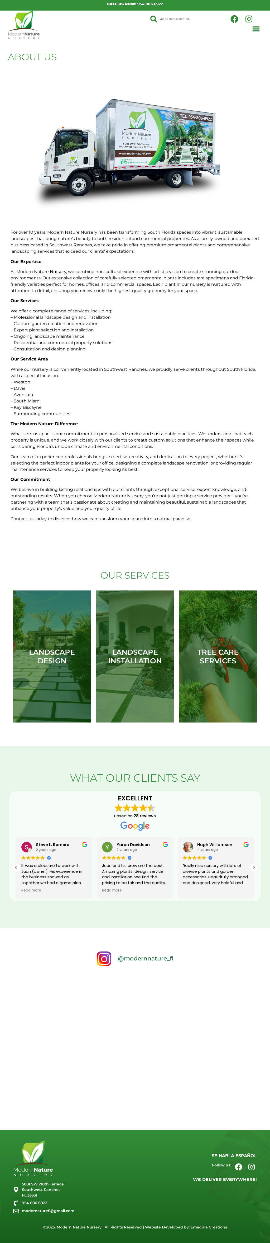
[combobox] (185, 19)
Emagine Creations (209, 1227)
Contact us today (29, 518)
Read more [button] (31, 890)
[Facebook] (234, 19)
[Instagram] (249, 19)
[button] (256, 29)
